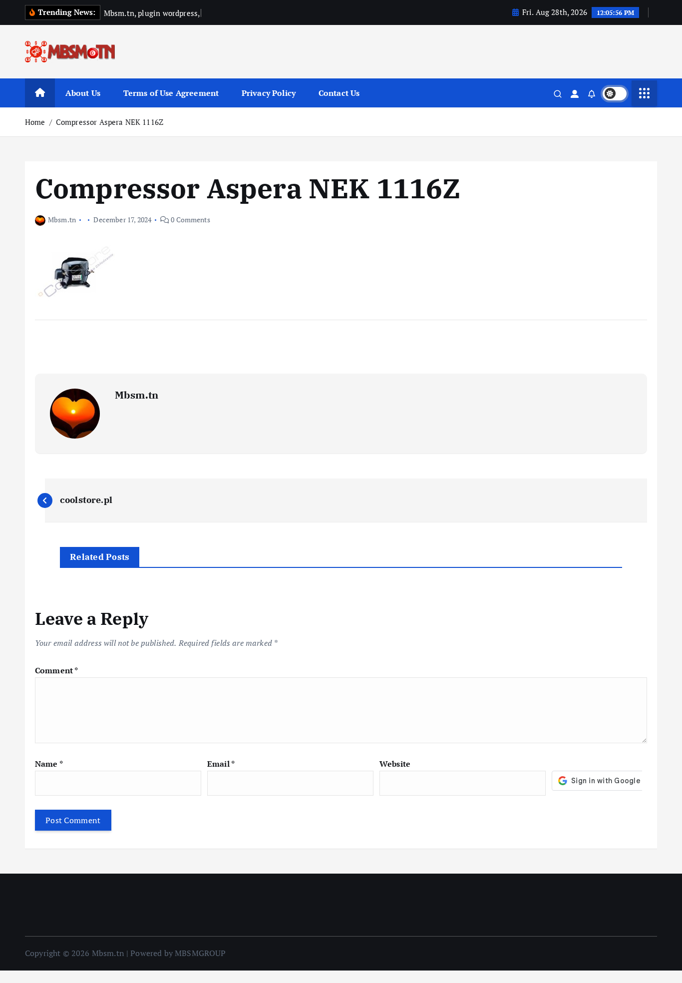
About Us (82, 92)
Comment (56, 670)
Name (49, 763)
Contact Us (339, 92)
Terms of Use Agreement (171, 92)
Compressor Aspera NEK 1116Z (109, 122)
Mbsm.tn (62, 219)
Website (394, 763)
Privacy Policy (269, 92)
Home (35, 122)
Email (221, 763)
